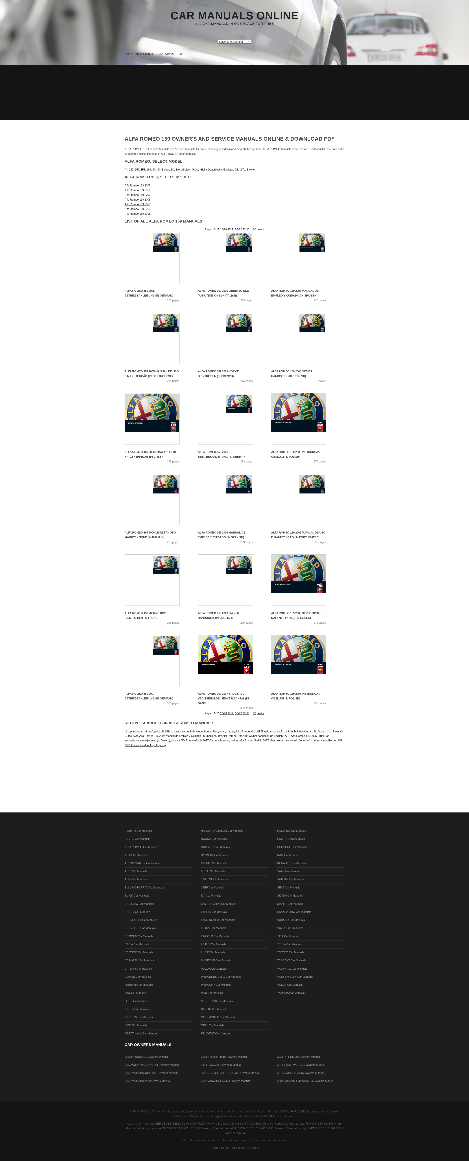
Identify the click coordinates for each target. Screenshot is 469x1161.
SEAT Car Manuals (288, 887)
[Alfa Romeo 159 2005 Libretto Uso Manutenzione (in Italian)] (230, 257)
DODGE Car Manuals (138, 976)
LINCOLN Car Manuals (215, 936)
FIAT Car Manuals (135, 992)
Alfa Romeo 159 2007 (137, 194)
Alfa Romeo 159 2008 (137, 199)
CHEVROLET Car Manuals (141, 920)
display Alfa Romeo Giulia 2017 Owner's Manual (200, 740)
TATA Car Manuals (288, 936)
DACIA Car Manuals (137, 944)
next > (260, 229)
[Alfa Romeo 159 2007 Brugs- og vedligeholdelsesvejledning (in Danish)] (230, 660)
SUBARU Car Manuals (291, 920)
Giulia (195, 169)
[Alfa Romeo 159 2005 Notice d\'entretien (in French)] (230, 338)
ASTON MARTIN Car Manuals (143, 863)
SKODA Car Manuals (290, 895)
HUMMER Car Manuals (215, 847)
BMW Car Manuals (136, 879)
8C (172, 169)
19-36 (223, 229)
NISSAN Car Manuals (214, 1009)
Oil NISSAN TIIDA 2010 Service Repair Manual (262, 1123)
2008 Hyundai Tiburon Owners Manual (224, 1056)
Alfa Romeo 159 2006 (137, 190)
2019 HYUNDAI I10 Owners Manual (146, 1056)
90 (254, 229)
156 (137, 169)
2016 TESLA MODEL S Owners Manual (301, 1064)
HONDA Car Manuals (214, 838)
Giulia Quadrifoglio (211, 169)
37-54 (231, 229)
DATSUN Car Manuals (138, 968)
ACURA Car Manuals (137, 838)
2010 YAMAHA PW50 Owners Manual (147, 1080)
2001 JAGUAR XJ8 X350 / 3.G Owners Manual (305, 1080)
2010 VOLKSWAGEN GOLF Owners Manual (152, 1064)
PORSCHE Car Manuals (292, 847)
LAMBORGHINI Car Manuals (219, 903)
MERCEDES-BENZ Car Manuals (221, 976)
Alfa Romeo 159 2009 (137, 204)
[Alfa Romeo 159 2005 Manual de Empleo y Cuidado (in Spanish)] (303, 257)
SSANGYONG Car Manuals (294, 911)
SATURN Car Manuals (290, 879)
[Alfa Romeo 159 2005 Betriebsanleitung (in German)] (157, 257)
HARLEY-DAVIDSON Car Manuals (222, 830)
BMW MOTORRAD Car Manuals (145, 887)
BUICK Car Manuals (137, 895)
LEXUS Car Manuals (213, 928)
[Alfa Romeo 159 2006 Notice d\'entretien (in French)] (157, 580)
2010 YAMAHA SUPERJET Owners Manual (151, 1072)
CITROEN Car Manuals (139, 936)
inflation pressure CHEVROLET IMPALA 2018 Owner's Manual (180, 1128)
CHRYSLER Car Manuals (140, 928)
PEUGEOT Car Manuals (216, 1033)
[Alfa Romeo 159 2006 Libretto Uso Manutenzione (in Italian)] (157, 499)
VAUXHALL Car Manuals (292, 968)
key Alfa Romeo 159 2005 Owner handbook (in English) (250, 735)
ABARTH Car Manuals (138, 830)
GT (236, 169)
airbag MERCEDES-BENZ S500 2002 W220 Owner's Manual (186, 1123)
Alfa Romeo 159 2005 (137, 185)
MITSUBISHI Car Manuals (217, 1001)
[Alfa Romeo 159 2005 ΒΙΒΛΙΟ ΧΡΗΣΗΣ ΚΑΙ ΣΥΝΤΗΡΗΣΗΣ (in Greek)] (157, 419)
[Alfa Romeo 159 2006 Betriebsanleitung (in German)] (230, 419)
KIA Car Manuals (211, 895)
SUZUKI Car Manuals (290, 928)
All (126, 169)
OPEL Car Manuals (212, 1025)
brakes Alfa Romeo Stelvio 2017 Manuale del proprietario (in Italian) (270, 740)
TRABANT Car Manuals (291, 960)
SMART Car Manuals (290, 903)
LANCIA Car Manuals (214, 911)
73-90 (246, 229)
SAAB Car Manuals (289, 871)
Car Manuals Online (234, 15)
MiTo (242, 169)
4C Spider (163, 169)
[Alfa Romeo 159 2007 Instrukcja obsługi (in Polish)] (303, 660)
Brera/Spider (183, 169)
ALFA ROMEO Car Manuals (141, 847)
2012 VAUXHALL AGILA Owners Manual (225, 1080)
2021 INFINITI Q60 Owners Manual (298, 1056)
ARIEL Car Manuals (136, 855)
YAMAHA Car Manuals (291, 992)
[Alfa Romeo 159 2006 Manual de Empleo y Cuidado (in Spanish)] (230, 499)
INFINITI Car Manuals (214, 863)
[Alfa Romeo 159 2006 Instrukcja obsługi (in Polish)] (303, 419)
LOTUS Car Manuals (213, 944)
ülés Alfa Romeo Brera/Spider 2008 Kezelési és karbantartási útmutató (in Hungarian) (175, 731)
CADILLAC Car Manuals (139, 903)
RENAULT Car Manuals (291, 863)
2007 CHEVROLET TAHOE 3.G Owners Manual (230, 1072)
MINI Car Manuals (212, 992)
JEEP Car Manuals (212, 887)
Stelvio (251, 169)
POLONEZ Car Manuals (291, 830)
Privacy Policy (220, 1147)
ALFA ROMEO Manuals (277, 149)
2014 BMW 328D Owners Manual (221, 1064)
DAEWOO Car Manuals (139, 952)
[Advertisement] (234, 92)
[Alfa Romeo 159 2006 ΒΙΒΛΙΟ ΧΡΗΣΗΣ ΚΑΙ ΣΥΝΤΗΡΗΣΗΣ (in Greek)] (303, 580)
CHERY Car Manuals (137, 911)
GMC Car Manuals (136, 1025)
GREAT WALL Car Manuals (141, 1033)
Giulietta (228, 169)
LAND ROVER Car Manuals (218, 920)
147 (131, 169)
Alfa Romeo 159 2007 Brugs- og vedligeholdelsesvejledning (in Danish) (223, 698)
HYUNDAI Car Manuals (215, 855)
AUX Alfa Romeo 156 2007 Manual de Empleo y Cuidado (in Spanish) (174, 735)
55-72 (238, 229)
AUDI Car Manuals (136, 871)
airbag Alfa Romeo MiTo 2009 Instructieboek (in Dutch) (260, 731)
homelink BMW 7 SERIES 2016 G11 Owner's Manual (261, 1128)
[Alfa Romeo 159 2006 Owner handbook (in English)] (230, 580)
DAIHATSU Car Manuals (139, 960)
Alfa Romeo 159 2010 (137, 209)
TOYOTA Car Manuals (290, 952)
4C (154, 169)
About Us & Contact (245, 1147)
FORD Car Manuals (137, 1001)
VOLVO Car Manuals (290, 984)
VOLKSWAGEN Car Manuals (295, 976)
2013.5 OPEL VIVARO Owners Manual (300, 1072)
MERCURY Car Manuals (216, 984)
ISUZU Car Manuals (213, 871)
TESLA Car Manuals (289, 944)
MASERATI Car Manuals (216, 960)
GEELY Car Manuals (137, 1009)
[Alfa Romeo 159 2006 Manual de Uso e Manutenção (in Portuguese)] (303, 499)
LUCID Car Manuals (213, 952)
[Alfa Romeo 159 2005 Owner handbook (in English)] (303, 338)
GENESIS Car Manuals (139, 1017)
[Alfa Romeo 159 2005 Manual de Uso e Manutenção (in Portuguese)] (157, 338)
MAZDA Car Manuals (214, 968)
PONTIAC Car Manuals (291, 838)
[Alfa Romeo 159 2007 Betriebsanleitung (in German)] (157, 660)
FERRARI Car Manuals (139, 984)
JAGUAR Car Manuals (214, 879)
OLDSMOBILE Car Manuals (218, 1017)
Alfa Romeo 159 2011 (137, 213)
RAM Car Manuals (288, 855)
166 (149, 169)
